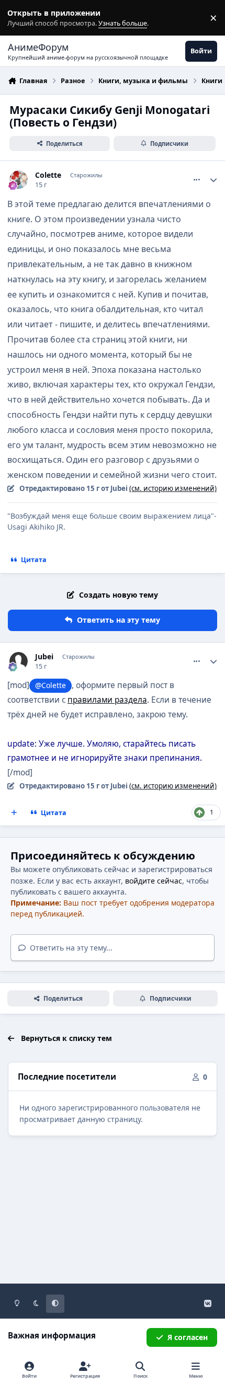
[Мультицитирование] (14, 812)
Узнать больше (27, 18)
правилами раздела (107, 699)
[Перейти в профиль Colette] (18, 179)
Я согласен (187, 1337)
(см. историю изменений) (173, 488)
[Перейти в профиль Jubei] (18, 661)
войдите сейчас (153, 881)
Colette (48, 175)
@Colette (50, 685)
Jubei (44, 656)
